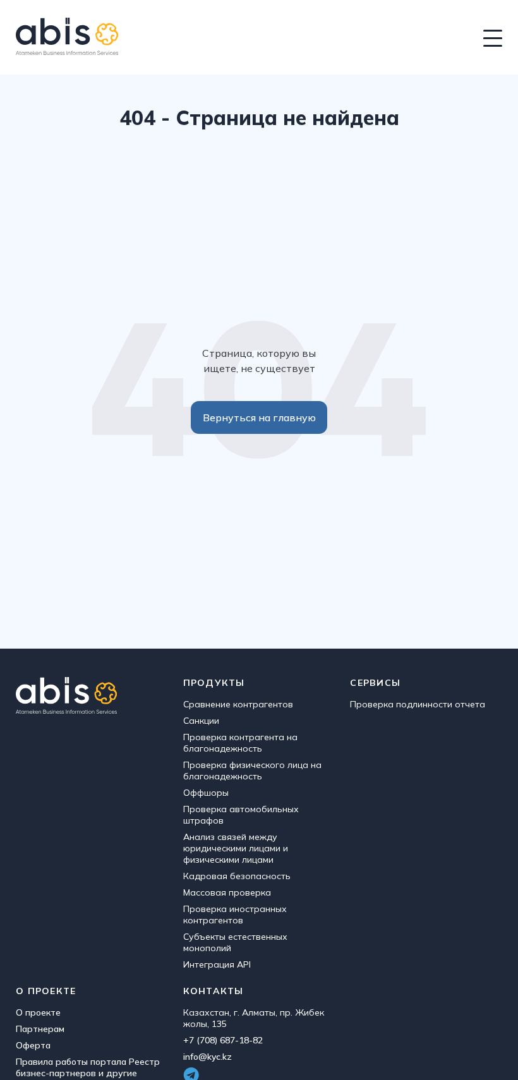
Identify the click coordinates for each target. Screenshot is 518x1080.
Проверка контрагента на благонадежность (240, 742)
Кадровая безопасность (237, 876)
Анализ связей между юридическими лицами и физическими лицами (235, 848)
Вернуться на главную (259, 417)
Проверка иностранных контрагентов (235, 914)
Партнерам (40, 1029)
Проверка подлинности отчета (417, 704)
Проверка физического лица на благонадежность (252, 770)
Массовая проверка (227, 892)
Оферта (33, 1045)
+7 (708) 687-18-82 (223, 1040)
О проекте (38, 1012)
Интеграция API (217, 964)
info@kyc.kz (207, 1056)
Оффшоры (206, 792)
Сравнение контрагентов (238, 704)
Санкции (201, 720)
